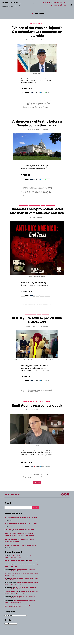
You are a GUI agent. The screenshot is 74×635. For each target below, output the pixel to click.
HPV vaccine (47, 189)
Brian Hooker (30, 100)
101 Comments (45, 326)
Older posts (37, 482)
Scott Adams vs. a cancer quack (37, 405)
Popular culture (50, 204)
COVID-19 (32, 102)
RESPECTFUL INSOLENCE (9, 2)
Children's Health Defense (38, 100)
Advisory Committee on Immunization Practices (34, 389)
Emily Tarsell (44, 102)
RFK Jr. (24, 391)
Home (44, 2)
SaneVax (30, 193)
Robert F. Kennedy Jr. (33, 106)
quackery (44, 476)
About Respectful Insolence (53, 2)
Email (12, 494)
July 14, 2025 (36, 129)
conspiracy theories (33, 188)
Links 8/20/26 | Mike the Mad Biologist (14, 560)
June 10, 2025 (36, 326)
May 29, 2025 (37, 409)
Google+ (18, 494)
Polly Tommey (43, 104)
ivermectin (33, 476)
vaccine (32, 107)
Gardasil (34, 189)
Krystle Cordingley (38, 103)
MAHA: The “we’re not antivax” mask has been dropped (19, 529)
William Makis (29, 477)
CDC (50, 389)
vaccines (36, 107)
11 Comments (45, 129)
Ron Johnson (46, 106)
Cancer (37, 401)
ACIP (24, 389)
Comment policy (53, 4)
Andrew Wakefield (26, 187)
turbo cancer (48, 476)
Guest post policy (62, 4)
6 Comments (45, 409)
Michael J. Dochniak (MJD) (11, 591)
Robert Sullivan (40, 106)
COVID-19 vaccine (38, 102)
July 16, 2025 (36, 39)
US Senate (28, 107)
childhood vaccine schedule (46, 390)
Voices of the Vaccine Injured (44, 107)
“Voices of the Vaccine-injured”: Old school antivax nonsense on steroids (37, 32)
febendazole (45, 474)
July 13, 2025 (41, 217)
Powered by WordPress (26, 632)
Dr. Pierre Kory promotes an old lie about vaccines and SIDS (20, 545)
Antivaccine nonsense (34, 23)
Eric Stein (50, 102)
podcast (46, 304)
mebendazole (38, 476)
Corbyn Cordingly (26, 102)
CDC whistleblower (48, 187)
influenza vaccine (30, 103)
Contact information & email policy (58, 5)
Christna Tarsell (26, 188)
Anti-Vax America (26, 304)
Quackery (48, 401)
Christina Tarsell (47, 100)
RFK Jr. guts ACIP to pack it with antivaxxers (37, 320)
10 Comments (45, 39)
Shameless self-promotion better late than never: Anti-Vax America (37, 211)
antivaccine (25, 100)
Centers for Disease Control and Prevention (31, 390)
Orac (30, 39)
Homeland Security (40, 189)
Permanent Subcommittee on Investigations (31, 104)
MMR (49, 103)
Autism (37, 187)
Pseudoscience (45, 313)
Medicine (42, 401)
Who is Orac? (63, 2)
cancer (29, 474)
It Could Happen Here (39, 304)
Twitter (6, 494)
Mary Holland (44, 103)
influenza (24, 103)
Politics (43, 23)
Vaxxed (41, 193)
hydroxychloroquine (27, 476)
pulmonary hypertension (40, 192)
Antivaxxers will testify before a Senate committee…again (37, 123)
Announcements (23, 204)
